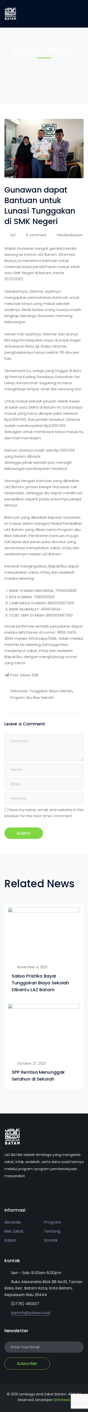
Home (31, 71)
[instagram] (35, 1190)
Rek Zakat (13, 1231)
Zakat (49, 71)
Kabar (10, 1240)
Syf (13, 235)
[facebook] (13, 1190)
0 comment (36, 235)
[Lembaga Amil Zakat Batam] (10, 13)
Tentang (52, 1231)
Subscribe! (27, 1363)
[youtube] (20, 1190)
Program (52, 1222)
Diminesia (62, 1399)
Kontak (51, 1240)
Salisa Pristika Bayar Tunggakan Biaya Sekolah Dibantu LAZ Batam (40, 983)
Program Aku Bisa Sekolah (32, 697)
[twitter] (5, 1190)
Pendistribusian (70, 235)
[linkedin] (27, 1190)
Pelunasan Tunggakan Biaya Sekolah (42, 691)
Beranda (12, 1222)
